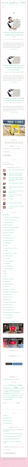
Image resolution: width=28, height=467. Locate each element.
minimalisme (6, 393)
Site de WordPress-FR (7, 423)
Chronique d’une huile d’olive (9, 240)
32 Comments (21, 72)
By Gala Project (6, 214)
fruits (4, 390)
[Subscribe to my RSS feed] (22, 142)
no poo (21, 393)
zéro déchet (9, 399)
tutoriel (12, 397)
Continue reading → (14, 49)
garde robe (7, 390)
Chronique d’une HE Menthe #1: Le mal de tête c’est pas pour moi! (14, 35)
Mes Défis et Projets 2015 (8, 284)
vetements (16, 397)
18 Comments (21, 39)
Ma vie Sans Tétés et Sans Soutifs (15, 202)
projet (10, 395)
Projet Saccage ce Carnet (8, 307)
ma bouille (17, 391)
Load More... (9, 363)
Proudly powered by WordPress (8, 458)
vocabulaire (20, 397)
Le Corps (5, 276)
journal (21, 390)
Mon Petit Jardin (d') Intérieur (9, 289)
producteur (7, 395)
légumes (13, 391)
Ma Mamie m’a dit (6, 281)
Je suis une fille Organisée (8, 266)
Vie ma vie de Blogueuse (8, 315)
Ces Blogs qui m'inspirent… (8, 222)
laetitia (7, 39)
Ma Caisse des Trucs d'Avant (8, 279)
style (6, 397)
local (9, 391)
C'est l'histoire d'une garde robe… (9, 219)
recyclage (17, 395)
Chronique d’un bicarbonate (8, 232)
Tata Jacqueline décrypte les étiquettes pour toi (12, 312)
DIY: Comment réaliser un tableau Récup (17, 169)
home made (11, 390)
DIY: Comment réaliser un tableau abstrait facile (12, 436)
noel (19, 393)
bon (17, 385)
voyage (4, 399)
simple (4, 397)
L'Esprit (4, 271)
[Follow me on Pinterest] (14, 142)
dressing (19, 388)
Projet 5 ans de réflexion (7, 297)
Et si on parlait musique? (8, 255)
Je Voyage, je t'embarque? (8, 268)
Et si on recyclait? (6, 258)
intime (18, 390)
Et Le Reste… (5, 250)
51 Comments (21, 102)
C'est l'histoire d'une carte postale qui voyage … (12, 217)
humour (15, 390)
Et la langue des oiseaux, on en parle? (10, 248)
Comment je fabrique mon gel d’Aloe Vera (11, 438)
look (11, 391)
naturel (16, 393)
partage (23, 393)
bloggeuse (13, 385)
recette (13, 395)
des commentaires (7, 420)
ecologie (23, 388)
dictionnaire (12, 388)
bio (10, 385)
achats (4, 385)
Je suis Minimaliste (6, 263)
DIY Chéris (5, 245)
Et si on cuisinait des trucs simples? (10, 253)
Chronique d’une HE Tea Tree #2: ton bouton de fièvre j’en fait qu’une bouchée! (14, 68)
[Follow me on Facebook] (6, 142)
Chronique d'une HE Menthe (8, 230)
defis (8, 388)
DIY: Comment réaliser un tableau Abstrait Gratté (12, 433)
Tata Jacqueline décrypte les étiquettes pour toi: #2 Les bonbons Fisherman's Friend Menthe (16, 179)
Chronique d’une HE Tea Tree (9, 237)
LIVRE (6, 391)
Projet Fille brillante (7, 299)
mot (10, 393)
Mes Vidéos (11, 199)
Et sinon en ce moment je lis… (9, 261)
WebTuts (23, 458)
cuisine (5, 388)
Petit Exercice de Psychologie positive (10, 291)
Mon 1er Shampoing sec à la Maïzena (16, 183)
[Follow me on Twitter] (8, 142)
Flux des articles (7, 418)
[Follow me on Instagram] (16, 142)
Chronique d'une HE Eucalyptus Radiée (10, 227)
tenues (9, 397)
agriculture (7, 385)
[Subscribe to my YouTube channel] (19, 142)
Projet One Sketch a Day (8, 304)
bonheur (20, 385)
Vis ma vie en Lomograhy (8, 317)
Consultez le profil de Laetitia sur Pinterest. (11, 379)
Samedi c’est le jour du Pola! (8, 309)
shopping (21, 395)
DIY (16, 387)
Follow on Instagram (17, 364)
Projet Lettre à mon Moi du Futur (9, 302)
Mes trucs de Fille (6, 286)
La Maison (5, 273)
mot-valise (12, 393)
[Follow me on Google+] (11, 142)
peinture (4, 395)
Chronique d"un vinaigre (8, 225)
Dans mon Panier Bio (7, 243)
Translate (12, 164)
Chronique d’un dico (7, 235)
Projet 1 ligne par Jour (7, 294)
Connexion (5, 415)
